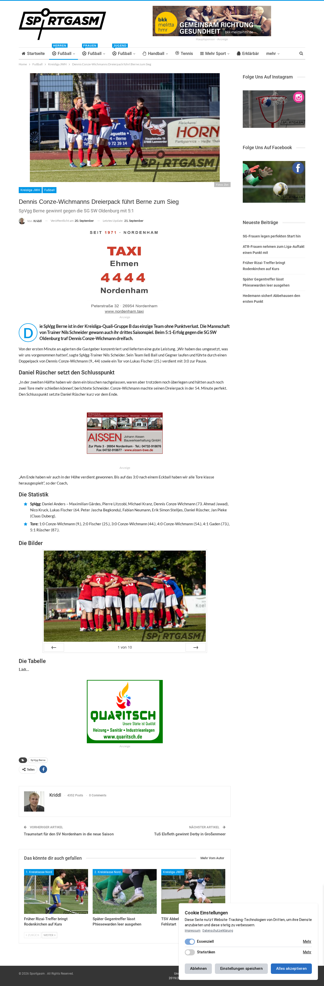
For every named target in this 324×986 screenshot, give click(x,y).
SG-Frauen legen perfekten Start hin (272, 236)
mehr (271, 53)
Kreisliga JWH (30, 190)
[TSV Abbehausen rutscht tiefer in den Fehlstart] (193, 891)
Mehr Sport (215, 53)
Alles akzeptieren (291, 968)
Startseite (36, 53)
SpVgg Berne (38, 760)
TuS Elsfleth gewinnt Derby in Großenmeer (190, 834)
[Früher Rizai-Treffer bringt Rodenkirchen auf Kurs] (56, 891)
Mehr (307, 941)
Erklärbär (250, 53)
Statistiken (206, 952)
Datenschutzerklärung (217, 930)
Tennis (187, 53)
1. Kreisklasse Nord (39, 872)
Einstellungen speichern (241, 968)
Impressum (192, 930)
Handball (156, 53)
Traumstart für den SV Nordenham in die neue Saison (69, 834)
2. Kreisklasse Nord (107, 872)
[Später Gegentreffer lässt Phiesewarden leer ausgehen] (125, 891)
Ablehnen (198, 968)
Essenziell (205, 941)
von (125, 647)
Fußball (62, 52)
